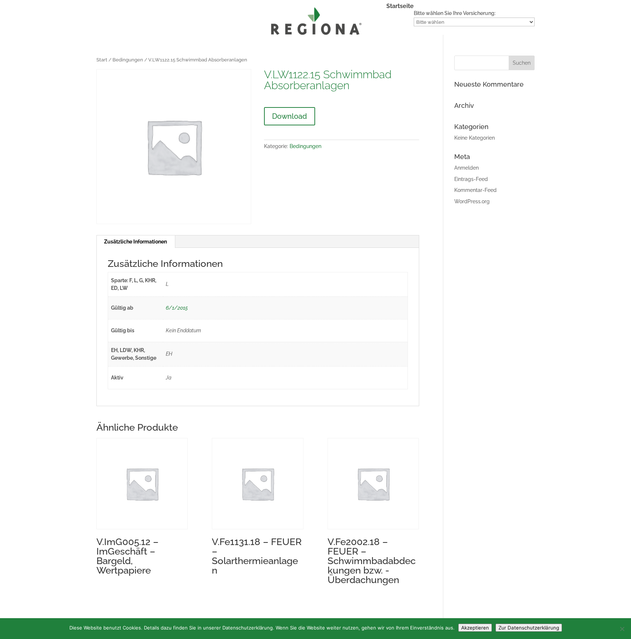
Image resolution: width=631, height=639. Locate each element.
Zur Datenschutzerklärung (528, 628)
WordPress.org (472, 201)
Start (101, 60)
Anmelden (466, 168)
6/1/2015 (177, 308)
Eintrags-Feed (471, 179)
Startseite (400, 7)
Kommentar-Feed (475, 190)
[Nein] (622, 628)
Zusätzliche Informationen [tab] (135, 242)
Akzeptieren (475, 628)
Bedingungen (127, 60)
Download (289, 116)
